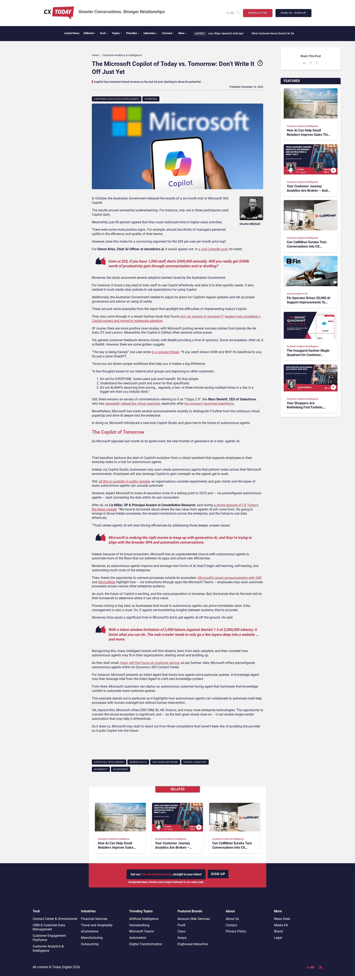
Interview (151, 99)
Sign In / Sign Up (293, 12)
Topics (117, 33)
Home (95, 55)
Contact (231, 925)
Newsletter (257, 12)
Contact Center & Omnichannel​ (55, 919)
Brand (278, 931)
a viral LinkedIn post (213, 249)
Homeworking (139, 925)
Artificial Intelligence (109, 762)
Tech (104, 33)
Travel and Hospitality (97, 925)
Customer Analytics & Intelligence (116, 99)
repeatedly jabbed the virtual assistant (132, 404)
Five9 (181, 925)
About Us (232, 919)
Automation (137, 938)
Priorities (132, 33)
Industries (150, 33)
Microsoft (101, 769)
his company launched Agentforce (209, 404)
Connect (168, 33)
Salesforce (120, 769)
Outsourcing (90, 944)
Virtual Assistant (194, 762)
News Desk (282, 919)
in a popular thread (165, 352)
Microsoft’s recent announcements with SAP (230, 578)
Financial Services (94, 919)
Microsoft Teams (141, 931)
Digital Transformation (145, 944)
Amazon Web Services (194, 919)
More (182, 33)
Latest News (72, 33)
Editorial (90, 33)
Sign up (218, 874)
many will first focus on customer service (149, 663)
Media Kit (281, 925)
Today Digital (62, 967)
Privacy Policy (236, 931)
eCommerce (89, 931)
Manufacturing (92, 938)
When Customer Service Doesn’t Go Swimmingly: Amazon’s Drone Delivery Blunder (275, 33)
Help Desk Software (165, 762)
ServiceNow (106, 582)
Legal (278, 938)
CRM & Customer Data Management (49, 927)
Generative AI (138, 762)
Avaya (182, 938)
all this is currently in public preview (124, 481)
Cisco (182, 931)
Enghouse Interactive (193, 944)
